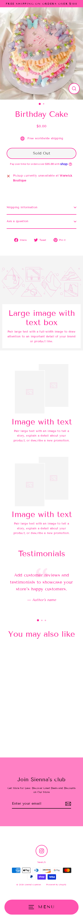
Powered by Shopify (56, 884)
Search (41, 862)
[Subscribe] (68, 804)
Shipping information (22, 207)
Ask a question (17, 221)
